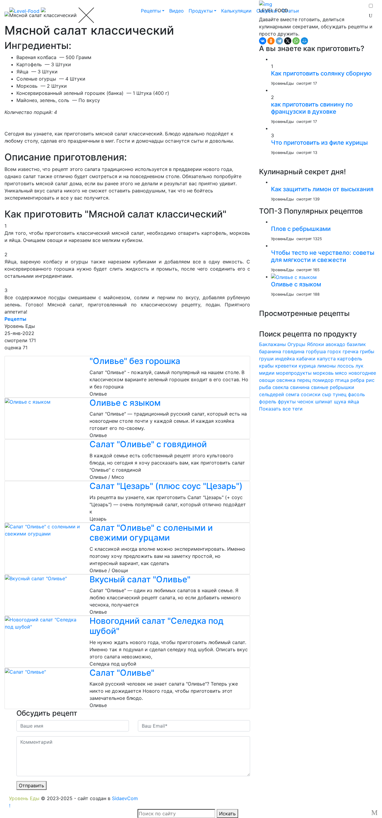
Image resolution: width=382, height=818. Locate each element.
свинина (299, 387)
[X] (287, 40)
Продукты (201, 11)
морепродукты (294, 373)
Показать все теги (281, 409)
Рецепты (151, 11)
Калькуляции (236, 11)
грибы (367, 351)
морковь (323, 373)
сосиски (311, 394)
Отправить (31, 785)
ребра (357, 380)
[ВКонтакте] (262, 40)
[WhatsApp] (296, 40)
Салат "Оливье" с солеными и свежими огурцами (151, 533)
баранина (270, 351)
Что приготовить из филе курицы (319, 142)
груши (266, 359)
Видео (176, 11)
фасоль (356, 394)
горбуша (316, 351)
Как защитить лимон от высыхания (322, 189)
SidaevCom (125, 798)
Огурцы (296, 344)
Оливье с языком (125, 403)
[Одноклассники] (271, 40)
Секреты (266, 11)
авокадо (335, 344)
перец (304, 380)
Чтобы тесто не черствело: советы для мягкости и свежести (322, 256)
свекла (280, 387)
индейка (285, 359)
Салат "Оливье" (122, 673)
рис (370, 380)
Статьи (290, 11)
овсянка (285, 380)
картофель (349, 359)
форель (267, 402)
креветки (286, 366)
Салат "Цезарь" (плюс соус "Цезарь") (166, 486)
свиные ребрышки (332, 387)
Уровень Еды (24, 798)
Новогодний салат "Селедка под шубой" (157, 626)
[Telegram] (279, 40)
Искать (227, 814)
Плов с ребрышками (301, 228)
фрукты (287, 402)
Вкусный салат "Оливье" (140, 579)
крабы (266, 366)
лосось (345, 366)
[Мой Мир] (304, 40)
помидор (323, 380)
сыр (326, 394)
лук (359, 366)
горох (334, 351)
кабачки (305, 359)
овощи (267, 380)
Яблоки (315, 344)
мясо (341, 373)
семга (292, 394)
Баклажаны (272, 344)
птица (342, 380)
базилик (356, 344)
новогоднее (362, 373)
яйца (353, 402)
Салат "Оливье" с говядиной (148, 444)
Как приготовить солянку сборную (321, 73)
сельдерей (271, 394)
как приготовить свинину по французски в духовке (312, 108)
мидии (267, 373)
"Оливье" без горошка (135, 361)
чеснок (305, 402)
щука (340, 402)
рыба (265, 387)
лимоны (326, 366)
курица (307, 366)
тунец (339, 394)
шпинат (323, 402)
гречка (350, 351)
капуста (326, 359)
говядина (293, 351)
